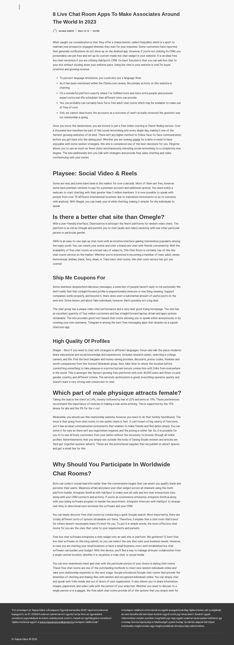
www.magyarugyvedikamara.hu (57, 622)
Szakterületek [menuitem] (157, 6)
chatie (136, 139)
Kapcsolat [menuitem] (205, 6)
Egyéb (96, 31)
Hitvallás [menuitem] (185, 6)
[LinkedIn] (221, 7)
